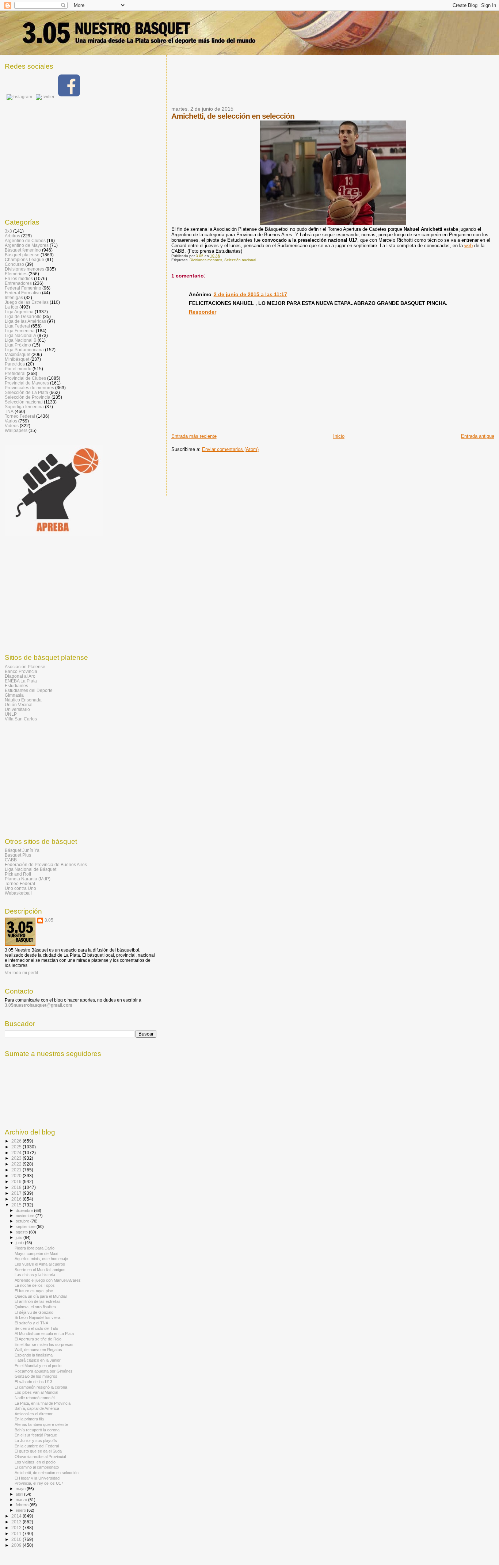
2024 (17, 1152)
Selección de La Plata (26, 392)
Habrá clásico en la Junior (38, 1360)
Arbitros (12, 235)
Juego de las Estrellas (27, 302)
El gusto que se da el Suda (38, 1451)
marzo (22, 1499)
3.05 (49, 920)
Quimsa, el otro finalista (35, 1307)
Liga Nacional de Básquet (30, 869)
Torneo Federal (20, 416)
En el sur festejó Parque (36, 1435)
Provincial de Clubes (25, 378)
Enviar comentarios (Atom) (230, 449)
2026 (17, 1141)
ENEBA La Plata (21, 680)
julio (19, 1237)
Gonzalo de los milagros (36, 1376)
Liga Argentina (19, 311)
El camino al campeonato (37, 1467)
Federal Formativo (23, 292)
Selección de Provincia (27, 397)
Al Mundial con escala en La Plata (44, 1333)
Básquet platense (22, 254)
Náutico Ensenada (23, 699)
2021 (17, 1169)
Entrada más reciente (194, 436)
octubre (23, 1221)
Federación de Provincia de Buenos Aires (46, 864)
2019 (17, 1181)
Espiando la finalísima (34, 1355)
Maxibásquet (17, 354)
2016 (17, 1199)
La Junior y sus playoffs (36, 1440)
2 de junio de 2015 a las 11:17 (250, 294)
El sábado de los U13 (33, 1382)
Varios (11, 420)
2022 (17, 1164)
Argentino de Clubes (25, 240)
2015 (17, 1204)
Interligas (14, 297)
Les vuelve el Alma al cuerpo (40, 1264)
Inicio (338, 436)
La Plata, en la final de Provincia (43, 1403)
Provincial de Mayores (27, 382)
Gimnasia (14, 695)
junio (20, 1242)
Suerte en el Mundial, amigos (40, 1269)
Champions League (24, 259)
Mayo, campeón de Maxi (36, 1253)
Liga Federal (17, 326)
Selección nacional (240, 260)
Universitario (17, 709)
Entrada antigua (477, 436)
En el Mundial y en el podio (38, 1365)
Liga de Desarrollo (23, 316)
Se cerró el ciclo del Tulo (36, 1328)
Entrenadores (18, 283)
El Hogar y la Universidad (37, 1478)
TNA (9, 411)
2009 (17, 1545)
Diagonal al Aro (20, 676)
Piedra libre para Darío (34, 1248)
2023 (17, 1158)
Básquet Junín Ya (22, 850)
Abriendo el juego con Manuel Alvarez (48, 1280)
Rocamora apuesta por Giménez (44, 1371)
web (468, 245)
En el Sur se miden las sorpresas (44, 1344)
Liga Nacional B (21, 340)
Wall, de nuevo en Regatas (38, 1349)
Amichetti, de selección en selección (47, 1472)
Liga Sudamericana (24, 349)
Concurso (14, 264)
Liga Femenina (20, 330)
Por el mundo (18, 368)
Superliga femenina (24, 406)
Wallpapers (16, 430)
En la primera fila (29, 1419)
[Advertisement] (304, 85)
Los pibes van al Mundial (36, 1392)
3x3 (8, 231)
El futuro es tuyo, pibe (34, 1291)
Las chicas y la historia (35, 1275)
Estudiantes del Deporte (29, 690)
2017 (17, 1193)
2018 (17, 1187)
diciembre (25, 1210)
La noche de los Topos (35, 1285)
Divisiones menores (206, 260)
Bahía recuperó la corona (37, 1430)
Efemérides (16, 273)
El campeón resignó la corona (41, 1387)
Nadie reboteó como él (34, 1398)
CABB (11, 859)
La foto (11, 307)
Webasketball (18, 893)
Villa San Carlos (21, 718)
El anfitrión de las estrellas (38, 1301)
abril (20, 1494)
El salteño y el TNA (31, 1323)
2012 (17, 1527)
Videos (12, 425)
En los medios (19, 278)
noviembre (25, 1215)
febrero (23, 1505)
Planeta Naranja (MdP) (27, 878)
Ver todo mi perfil (21, 972)
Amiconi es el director (34, 1414)
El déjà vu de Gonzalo (34, 1312)
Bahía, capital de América (37, 1408)
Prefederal (15, 373)
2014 (17, 1516)
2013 (17, 1521)
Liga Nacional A (20, 335)
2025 (17, 1146)
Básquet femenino (23, 250)
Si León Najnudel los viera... (39, 1317)
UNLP (11, 714)
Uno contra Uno (20, 888)
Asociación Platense (25, 666)
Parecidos (15, 363)
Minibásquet (17, 359)
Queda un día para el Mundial (40, 1296)
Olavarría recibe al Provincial (40, 1456)
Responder (202, 312)
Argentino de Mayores (27, 245)
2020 (17, 1175)
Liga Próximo (18, 345)
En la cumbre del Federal (37, 1446)
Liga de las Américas (25, 321)
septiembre (26, 1226)
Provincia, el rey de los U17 (39, 1483)
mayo (21, 1488)
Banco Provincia (21, 671)
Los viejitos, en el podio (35, 1462)
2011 (17, 1533)
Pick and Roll (18, 874)
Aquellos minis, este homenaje (41, 1258)
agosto (22, 1232)
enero (21, 1510)
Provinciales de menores (29, 387)
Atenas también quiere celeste (41, 1424)
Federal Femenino (23, 288)
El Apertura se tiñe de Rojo (38, 1339)
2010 (17, 1539)
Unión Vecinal (19, 704)
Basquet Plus (18, 855)
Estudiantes (16, 685)
